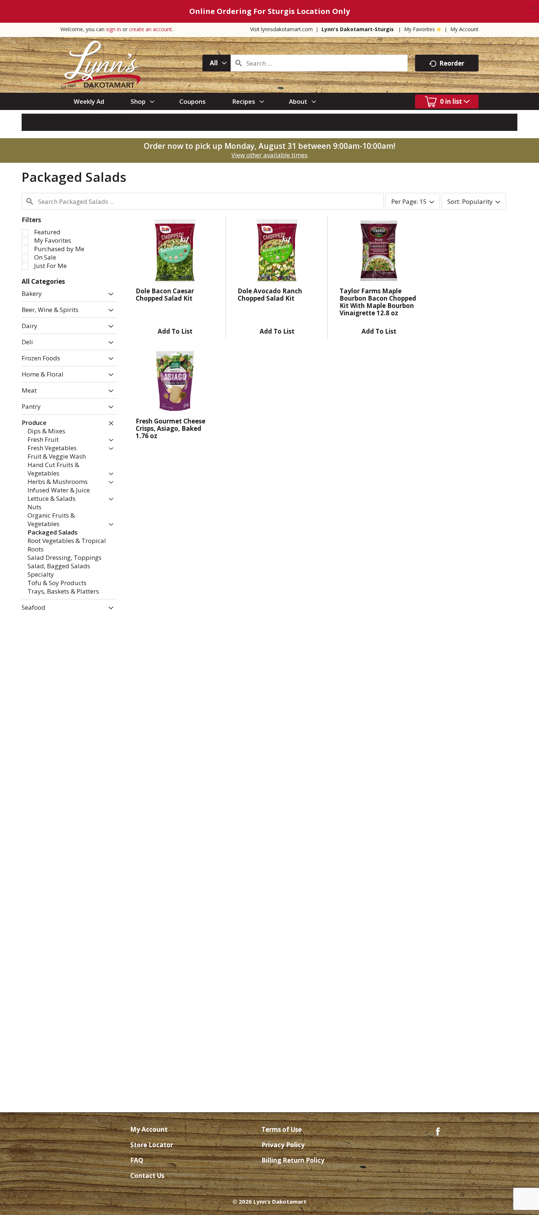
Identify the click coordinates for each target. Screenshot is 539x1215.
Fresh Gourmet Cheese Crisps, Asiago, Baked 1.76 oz (170, 428)
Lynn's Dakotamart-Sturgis (358, 29)
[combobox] (216, 63)
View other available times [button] (269, 155)
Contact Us (147, 1175)
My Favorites (419, 29)
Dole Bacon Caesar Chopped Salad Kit (165, 294)
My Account (464, 29)
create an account (150, 29)
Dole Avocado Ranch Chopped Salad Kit (270, 294)
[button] (109, 294)
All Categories (43, 281)
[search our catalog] (239, 63)
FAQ (136, 1160)
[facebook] (437, 1131)
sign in (113, 29)
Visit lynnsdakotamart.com (281, 29)
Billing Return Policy (292, 1160)
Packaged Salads (103, 118)
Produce (57, 118)
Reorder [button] (451, 63)
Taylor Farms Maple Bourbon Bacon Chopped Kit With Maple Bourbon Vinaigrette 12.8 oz (378, 302)
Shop (29, 118)
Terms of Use (281, 1129)
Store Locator (151, 1145)
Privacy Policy (283, 1145)
